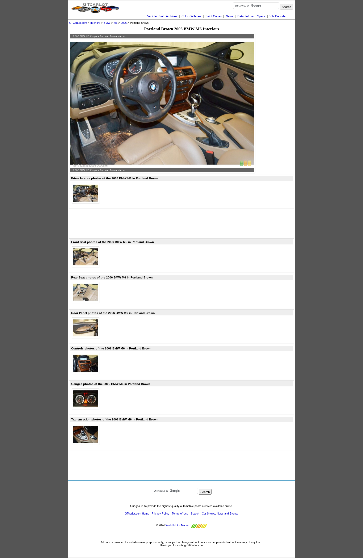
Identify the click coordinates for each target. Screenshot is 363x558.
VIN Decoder (278, 16)
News (229, 16)
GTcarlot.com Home (137, 513)
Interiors (95, 22)
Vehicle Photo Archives (162, 16)
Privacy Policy (160, 513)
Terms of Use (180, 513)
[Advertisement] (277, 96)
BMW (107, 22)
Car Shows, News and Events (220, 513)
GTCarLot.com (78, 22)
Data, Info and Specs (251, 16)
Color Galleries (191, 16)
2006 (124, 22)
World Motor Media (177, 525)
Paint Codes (213, 16)
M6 (115, 22)
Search (195, 513)
